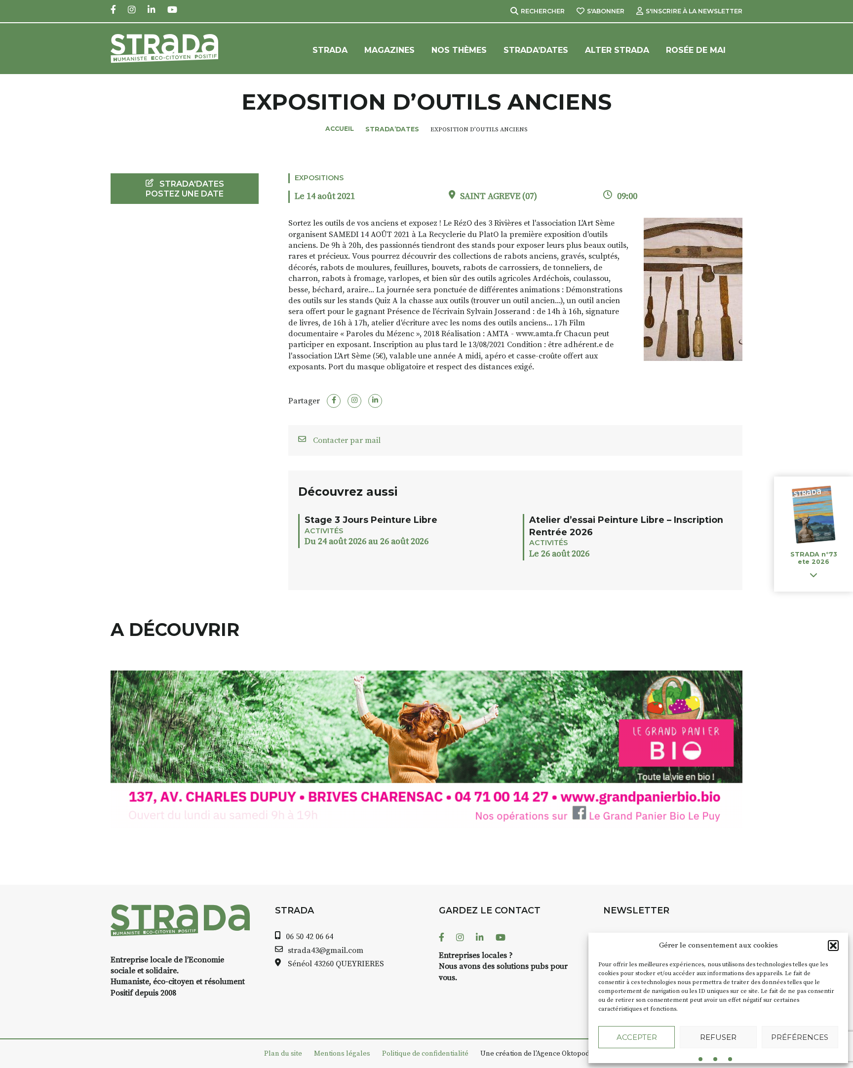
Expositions (319, 177)
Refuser (718, 1037)
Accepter (637, 1037)
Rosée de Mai (696, 50)
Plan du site (283, 1053)
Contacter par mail (346, 440)
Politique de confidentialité (425, 1053)
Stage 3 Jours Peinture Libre (371, 519)
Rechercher (543, 11)
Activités (324, 530)
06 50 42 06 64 (309, 937)
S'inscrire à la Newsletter (694, 11)
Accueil (339, 128)
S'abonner (605, 11)
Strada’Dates (536, 50)
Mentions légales (342, 1053)
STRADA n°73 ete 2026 (813, 558)
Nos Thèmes (459, 50)
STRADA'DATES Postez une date (185, 188)
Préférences (799, 1037)
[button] (833, 945)
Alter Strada (617, 50)
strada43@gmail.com (325, 950)
